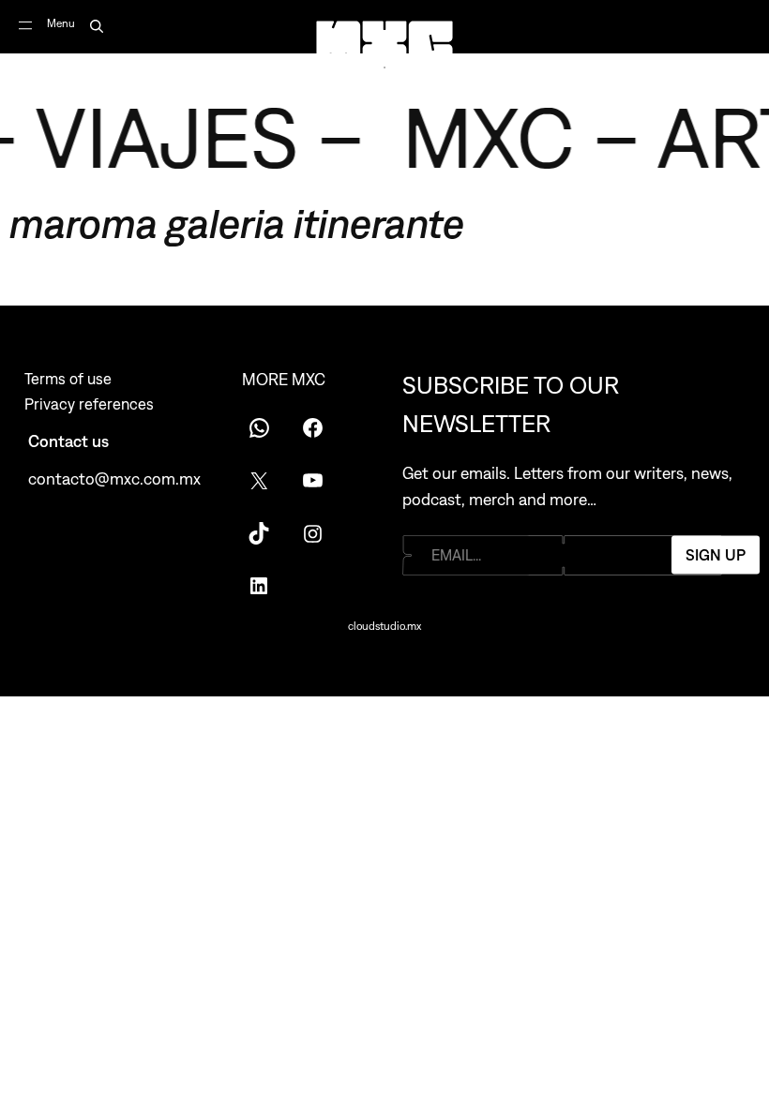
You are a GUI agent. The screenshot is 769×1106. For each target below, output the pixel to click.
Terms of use (68, 378)
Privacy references (89, 404)
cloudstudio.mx (384, 626)
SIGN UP (716, 555)
